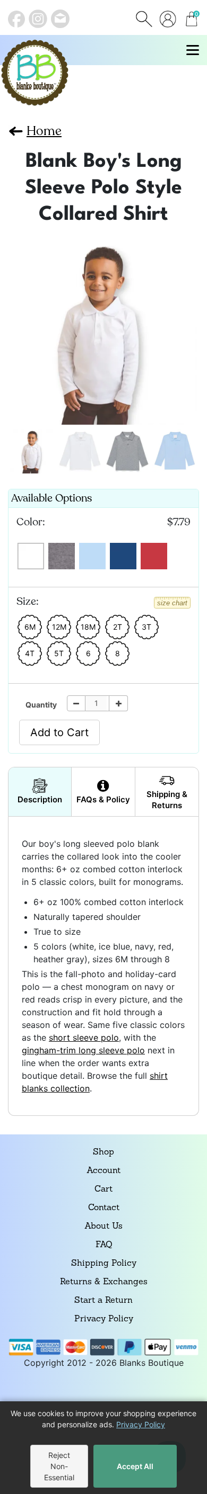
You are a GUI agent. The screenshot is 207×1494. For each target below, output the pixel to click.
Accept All (135, 1466)
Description (40, 799)
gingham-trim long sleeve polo (83, 1050)
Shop (103, 1152)
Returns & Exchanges (104, 1282)
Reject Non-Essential (59, 1466)
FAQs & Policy (103, 799)
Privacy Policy (103, 1319)
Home (44, 131)
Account (103, 1171)
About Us (103, 1226)
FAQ (104, 1245)
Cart (103, 1189)
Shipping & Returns (166, 799)
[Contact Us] (60, 19)
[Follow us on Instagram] (38, 19)
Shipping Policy (103, 1263)
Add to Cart (59, 732)
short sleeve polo (84, 1037)
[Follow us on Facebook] (16, 19)
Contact (103, 1208)
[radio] (31, 556)
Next (19, 327)
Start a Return (103, 1300)
